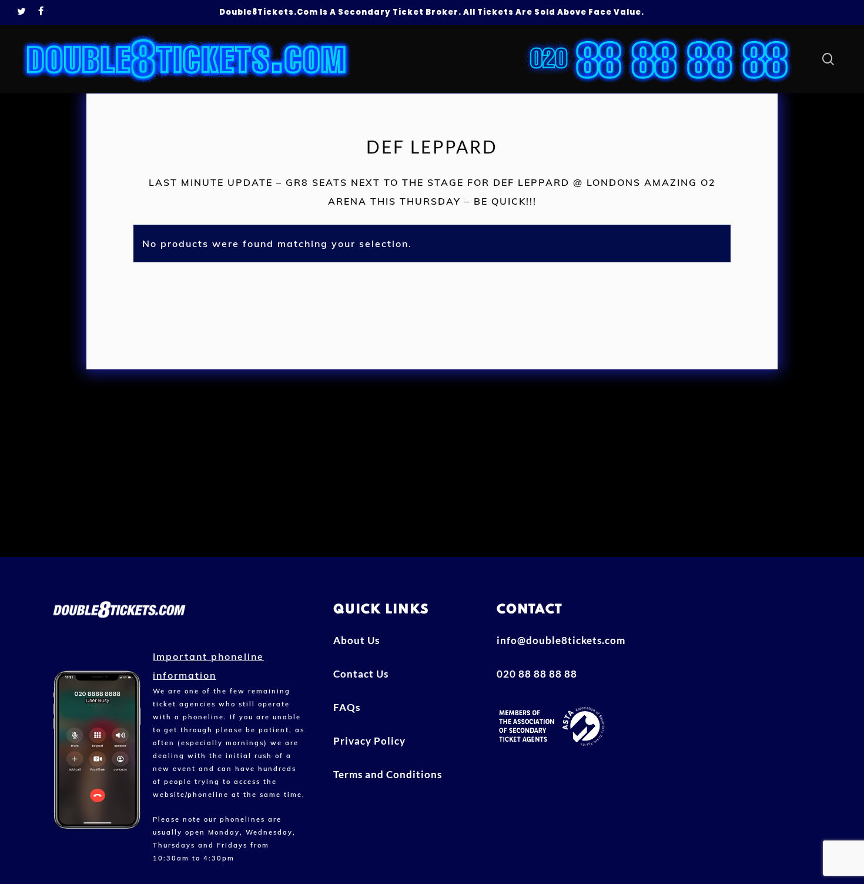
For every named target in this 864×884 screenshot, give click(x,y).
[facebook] (41, 12)
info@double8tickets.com (561, 640)
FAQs (346, 707)
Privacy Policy (369, 741)
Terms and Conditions (387, 774)
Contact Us (361, 674)
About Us (356, 640)
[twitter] (21, 12)
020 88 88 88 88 (537, 674)
